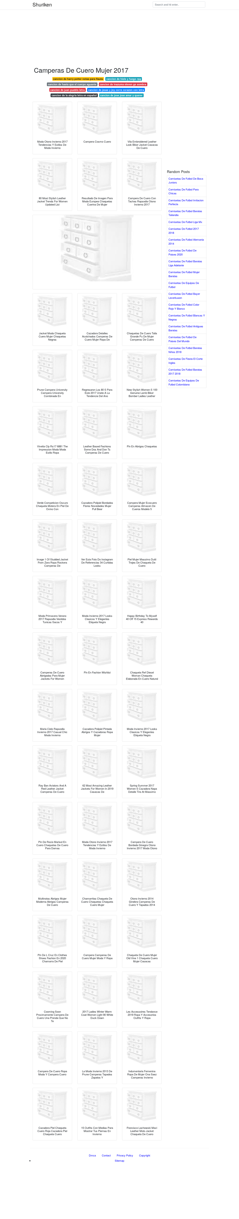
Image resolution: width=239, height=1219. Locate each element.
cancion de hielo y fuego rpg (123, 79)
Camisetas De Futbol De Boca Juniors (185, 180)
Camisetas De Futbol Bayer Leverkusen (184, 296)
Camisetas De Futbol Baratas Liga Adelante (185, 263)
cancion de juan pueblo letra (67, 90)
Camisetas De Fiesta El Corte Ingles (185, 361)
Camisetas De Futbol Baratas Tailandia (185, 213)
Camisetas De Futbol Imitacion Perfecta (185, 202)
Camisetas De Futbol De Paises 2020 (182, 252)
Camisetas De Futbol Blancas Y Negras (186, 317)
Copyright (144, 1155)
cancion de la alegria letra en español (74, 95)
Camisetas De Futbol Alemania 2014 (186, 241)
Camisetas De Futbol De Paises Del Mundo (182, 339)
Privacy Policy (125, 1155)
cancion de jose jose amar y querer (121, 95)
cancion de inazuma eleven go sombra (123, 84)
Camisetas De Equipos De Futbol (183, 285)
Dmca (92, 1155)
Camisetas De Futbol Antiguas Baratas (185, 328)
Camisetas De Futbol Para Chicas (183, 191)
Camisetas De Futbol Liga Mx (185, 222)
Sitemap (119, 1160)
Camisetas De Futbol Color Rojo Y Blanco (183, 306)
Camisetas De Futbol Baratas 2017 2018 (185, 371)
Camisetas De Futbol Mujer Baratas (184, 274)
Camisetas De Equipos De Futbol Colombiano (183, 382)
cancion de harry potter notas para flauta (78, 79)
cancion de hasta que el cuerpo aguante (72, 84)
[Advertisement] (105, 24)
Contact (106, 1155)
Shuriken (42, 4)
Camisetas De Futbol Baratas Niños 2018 (185, 350)
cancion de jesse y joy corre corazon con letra (116, 90)
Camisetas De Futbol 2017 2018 (183, 231)
